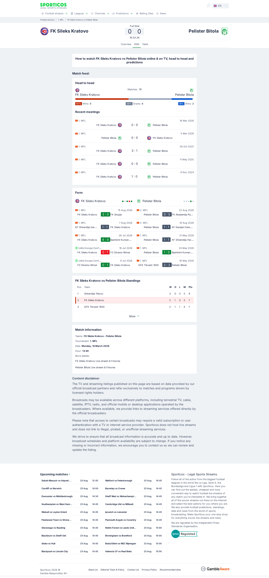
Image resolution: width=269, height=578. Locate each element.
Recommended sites (170, 569)
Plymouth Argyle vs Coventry (120, 520)
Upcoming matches (54, 474)
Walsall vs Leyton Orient (54, 512)
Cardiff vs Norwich (51, 488)
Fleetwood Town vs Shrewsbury (58, 520)
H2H (136, 44)
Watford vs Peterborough (118, 480)
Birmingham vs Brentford (118, 535)
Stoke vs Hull (48, 543)
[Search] (208, 5)
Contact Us (133, 569)
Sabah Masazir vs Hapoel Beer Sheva (58, 480)
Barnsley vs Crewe (115, 488)
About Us (93, 569)
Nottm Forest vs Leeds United (121, 527)
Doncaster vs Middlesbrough (57, 496)
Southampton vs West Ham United (58, 504)
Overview (126, 44)
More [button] (132, 316)
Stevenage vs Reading (53, 527)
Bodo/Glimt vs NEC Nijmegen (120, 543)
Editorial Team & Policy (112, 569)
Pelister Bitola (184, 94)
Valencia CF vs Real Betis (118, 551)
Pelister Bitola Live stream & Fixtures (95, 367)
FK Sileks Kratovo (87, 94)
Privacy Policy (149, 569)
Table (145, 44)
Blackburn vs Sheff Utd (54, 535)
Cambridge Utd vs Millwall (119, 504)
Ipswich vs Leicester (116, 512)
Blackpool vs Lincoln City (55, 551)
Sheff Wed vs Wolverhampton (121, 496)
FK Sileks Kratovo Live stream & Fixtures (97, 361)
